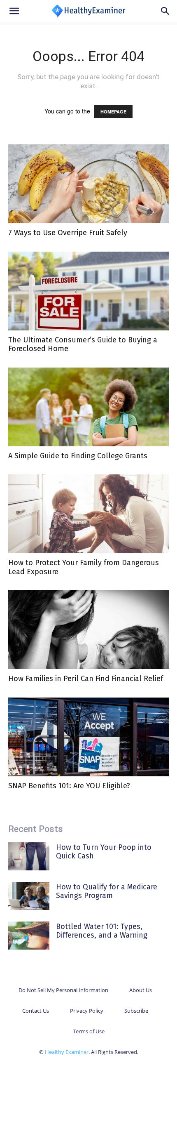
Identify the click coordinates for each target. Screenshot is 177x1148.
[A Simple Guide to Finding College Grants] (88, 407)
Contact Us (35, 1010)
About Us (140, 990)
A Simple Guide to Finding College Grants (77, 455)
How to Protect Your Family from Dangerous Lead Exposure (83, 567)
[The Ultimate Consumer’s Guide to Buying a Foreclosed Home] (88, 291)
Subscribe (136, 1010)
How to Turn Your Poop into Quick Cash (103, 852)
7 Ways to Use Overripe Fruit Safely (67, 232)
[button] (14, 11)
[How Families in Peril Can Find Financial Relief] (88, 629)
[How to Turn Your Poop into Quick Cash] (28, 856)
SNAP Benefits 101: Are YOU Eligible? (69, 785)
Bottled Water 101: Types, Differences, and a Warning (101, 931)
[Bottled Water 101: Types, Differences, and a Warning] (28, 936)
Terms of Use (89, 1031)
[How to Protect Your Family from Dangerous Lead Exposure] (88, 513)
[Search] (165, 11)
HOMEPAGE (113, 111)
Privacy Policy (86, 1010)
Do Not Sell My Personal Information (63, 990)
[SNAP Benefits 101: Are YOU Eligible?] (88, 737)
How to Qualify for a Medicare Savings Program (106, 891)
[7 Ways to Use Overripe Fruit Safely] (88, 183)
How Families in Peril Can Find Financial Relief (85, 678)
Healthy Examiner (66, 1052)
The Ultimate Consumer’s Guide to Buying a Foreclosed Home (82, 344)
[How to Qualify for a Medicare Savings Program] (28, 896)
